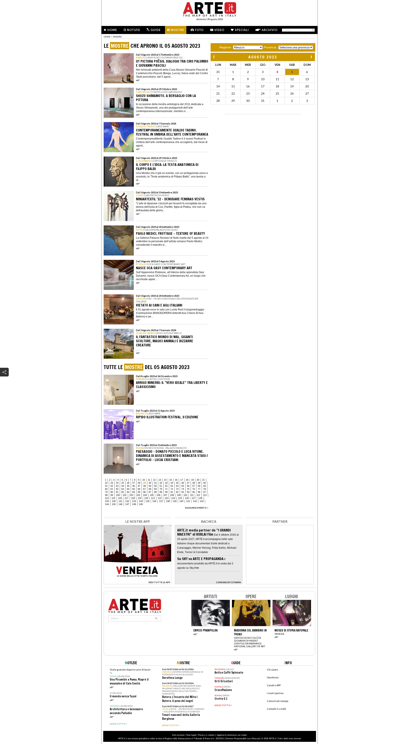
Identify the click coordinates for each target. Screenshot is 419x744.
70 (161, 489)
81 (117, 492)
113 (205, 495)
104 (145, 495)
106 (158, 495)
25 (122, 483)
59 (204, 486)
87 (150, 492)
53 (171, 486)
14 (165, 479)
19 (192, 479)
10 (143, 479)
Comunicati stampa (277, 701)
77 (199, 489)
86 (144, 492)
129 (107, 501)
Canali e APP (274, 685)
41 (106, 486)
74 (182, 489)
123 (166, 498)
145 (114, 504)
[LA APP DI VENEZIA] (137, 583)
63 (122, 489)
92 (177, 492)
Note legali (191, 735)
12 (154, 479)
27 (133, 483)
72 (171, 489)
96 (199, 492)
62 (117, 489)
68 (150, 489)
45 (128, 486)
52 (166, 486)
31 (155, 483)
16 (176, 479)
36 (182, 483)
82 (122, 492)
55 (182, 486)
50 (155, 486)
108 (172, 495)
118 (133, 498)
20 (198, 479)
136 (154, 501)
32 (161, 483)
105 (152, 495)
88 (155, 492)
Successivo (311, 57)
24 (117, 483)
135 (147, 501)
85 (139, 492)
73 (177, 489)
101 (125, 495)
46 (133, 486)
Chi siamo (272, 669)
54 (177, 486)
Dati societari (178, 735)
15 (170, 479)
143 (202, 501)
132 (127, 501)
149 (141, 504)
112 (198, 495)
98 (106, 495)
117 (126, 498)
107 (165, 495)
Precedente (214, 57)
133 (134, 501)
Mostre (177, 30)
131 (120, 501)
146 (120, 504)
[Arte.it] (209, 9)
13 (159, 479)
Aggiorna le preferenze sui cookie (232, 735)
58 (199, 486)
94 (188, 492)
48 (144, 486)
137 (161, 501)
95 (193, 492)
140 (181, 501)
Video (219, 30)
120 (146, 498)
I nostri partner (275, 693)
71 (166, 489)
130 (114, 501)
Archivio (270, 30)
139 (175, 501)
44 (122, 486)
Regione (225, 47)
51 (161, 486)
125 (180, 498)
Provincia (270, 47)
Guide (156, 30)
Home (112, 30)
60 (106, 489)
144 (107, 504)
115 (113, 498)
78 (204, 489)
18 (187, 479)
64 (128, 489)
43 (117, 486)
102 (131, 495)
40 (204, 483)
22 (106, 483)
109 (179, 495)
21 (203, 479)
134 (141, 501)
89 (161, 492)
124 (173, 498)
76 (193, 489)
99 (111, 495)
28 (139, 483)
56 (188, 486)
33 (166, 483)
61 (111, 489)
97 (204, 492)
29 (144, 483)
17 (181, 479)
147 (127, 504)
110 (185, 495)
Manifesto (272, 677)
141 (188, 501)
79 (106, 492)
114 (107, 498)
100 (118, 495)
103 (138, 495)
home (107, 36)
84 (133, 492)
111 (192, 495)
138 (168, 501)
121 (153, 498)
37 (188, 483)
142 (195, 501)
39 (199, 483)
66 (139, 489)
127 (194, 498)
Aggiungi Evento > (196, 507)
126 (187, 498)
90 (166, 492)
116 (120, 498)
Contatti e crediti (276, 708)
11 (149, 479)
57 (193, 486)
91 (171, 492)
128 (200, 498)
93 (182, 492)
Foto (199, 30)
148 (134, 504)
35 (177, 483)
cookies (211, 735)
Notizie (133, 30)
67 (144, 489)
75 (188, 489)
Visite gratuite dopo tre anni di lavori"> (130, 676)
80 (111, 492)
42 (111, 486)
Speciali (242, 30)
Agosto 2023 (262, 57)
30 (150, 483)
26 (128, 483)
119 (139, 498)
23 (111, 483)
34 (171, 483)
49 (150, 486)
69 (155, 489)
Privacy (201, 735)
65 (133, 489)
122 (160, 498)
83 (128, 492)
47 (139, 486)
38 (193, 483)
